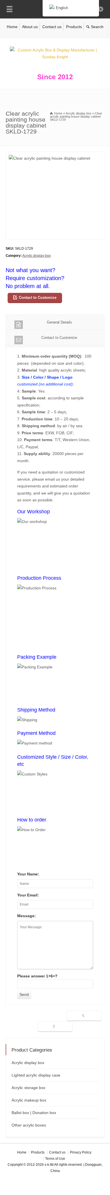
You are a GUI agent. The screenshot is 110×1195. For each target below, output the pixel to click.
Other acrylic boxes (29, 1125)
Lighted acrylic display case (36, 1075)
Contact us (51, 26)
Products (74, 26)
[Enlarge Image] (55, 155)
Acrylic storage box (28, 1087)
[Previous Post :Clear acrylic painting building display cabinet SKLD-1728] (84, 1016)
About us (30, 26)
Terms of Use (55, 1159)
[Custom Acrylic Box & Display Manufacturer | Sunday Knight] (55, 57)
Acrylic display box (36, 256)
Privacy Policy (80, 1152)
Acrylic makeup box (29, 1100)
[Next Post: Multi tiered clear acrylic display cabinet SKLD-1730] (55, 1026)
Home (12, 26)
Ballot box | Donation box (34, 1112)
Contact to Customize (37, 297)
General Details (59, 322)
